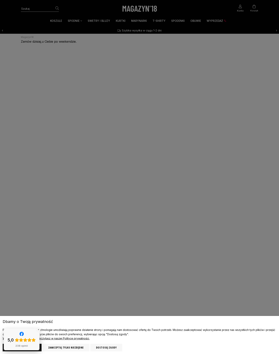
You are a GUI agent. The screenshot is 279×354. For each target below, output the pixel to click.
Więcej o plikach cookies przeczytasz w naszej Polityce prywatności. (46, 338)
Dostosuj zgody (106, 347)
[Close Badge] (38, 329)
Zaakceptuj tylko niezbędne (66, 347)
